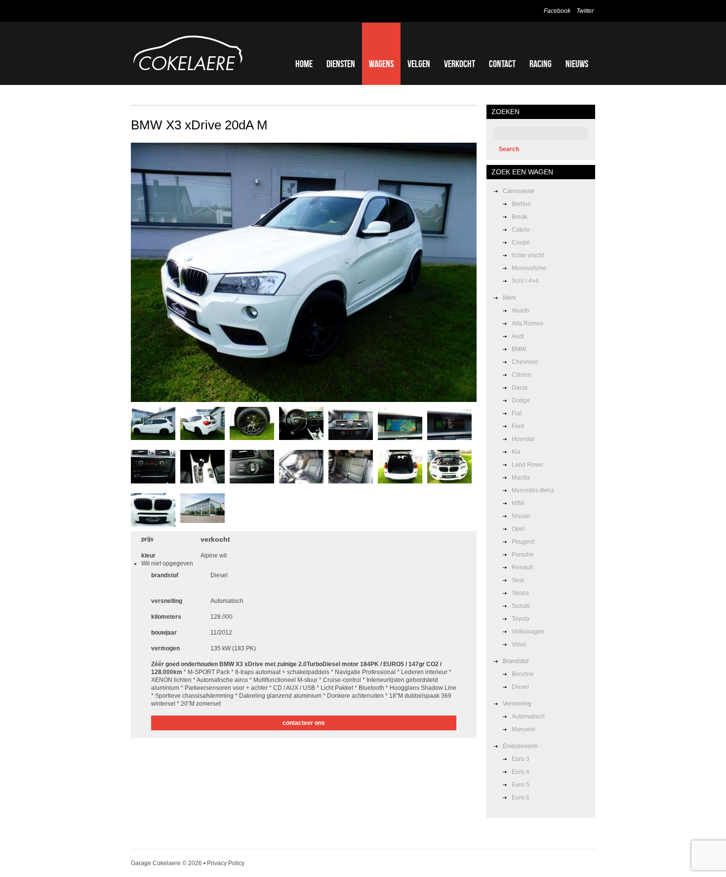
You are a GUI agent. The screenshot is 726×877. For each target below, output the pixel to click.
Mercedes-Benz (533, 490)
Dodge (521, 400)
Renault (522, 567)
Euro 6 (520, 797)
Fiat (517, 413)
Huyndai (523, 439)
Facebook (557, 10)
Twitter (585, 10)
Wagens (381, 63)
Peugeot (523, 541)
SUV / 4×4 (525, 281)
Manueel (523, 729)
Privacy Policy (225, 863)
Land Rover (527, 464)
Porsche (523, 554)
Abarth (520, 310)
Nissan (521, 516)
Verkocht (459, 63)
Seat (518, 580)
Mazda (521, 477)
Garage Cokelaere (156, 863)
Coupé (521, 242)
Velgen (418, 63)
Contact (502, 63)
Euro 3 (520, 759)
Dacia (519, 387)
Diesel (520, 686)
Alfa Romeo (527, 323)
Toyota (520, 618)
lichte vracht (528, 255)
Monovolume (529, 268)
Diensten (340, 63)
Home (304, 63)
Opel (518, 528)
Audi (518, 336)
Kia (516, 451)
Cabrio (521, 229)
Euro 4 (520, 771)
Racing (540, 63)
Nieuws (576, 63)
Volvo (519, 644)
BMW (519, 349)
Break (519, 216)
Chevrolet (525, 362)
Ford (518, 426)
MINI (518, 503)
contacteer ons (303, 722)
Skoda (520, 593)
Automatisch (528, 716)
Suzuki (521, 605)
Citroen (521, 374)
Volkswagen (528, 631)
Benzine (523, 674)
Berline (521, 203)
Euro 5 (520, 784)
